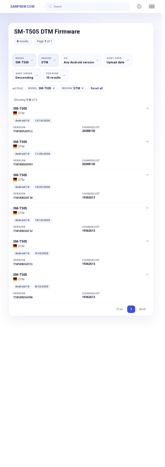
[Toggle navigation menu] (152, 6)
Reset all (97, 88)
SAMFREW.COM (22, 6)
